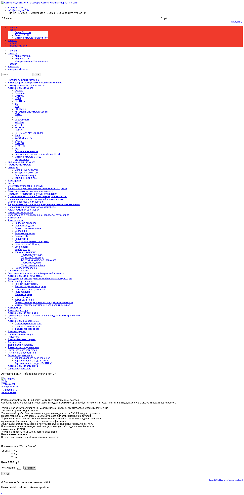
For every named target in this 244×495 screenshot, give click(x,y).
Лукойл (19, 90)
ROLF (17, 135)
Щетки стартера (23, 294)
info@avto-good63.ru (19, 10)
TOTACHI (19, 143)
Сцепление (21, 231)
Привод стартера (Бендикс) (30, 289)
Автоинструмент (17, 331)
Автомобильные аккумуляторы (25, 276)
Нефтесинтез (22, 159)
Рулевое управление (26, 268)
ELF (16, 117)
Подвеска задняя (24, 225)
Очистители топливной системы (25, 186)
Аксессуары (14, 342)
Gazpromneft (22, 119)
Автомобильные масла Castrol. (31, 111)
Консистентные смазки (20, 212)
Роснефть (20, 93)
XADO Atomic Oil (23, 138)
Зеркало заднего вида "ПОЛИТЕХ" (33, 363)
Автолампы (14, 307)
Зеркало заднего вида (20, 355)
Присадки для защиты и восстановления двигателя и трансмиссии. (45, 315)
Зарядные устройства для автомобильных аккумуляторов (40, 278)
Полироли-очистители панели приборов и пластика (36, 199)
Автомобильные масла (20, 88)
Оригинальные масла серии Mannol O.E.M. (37, 154)
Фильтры (13, 167)
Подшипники (22, 238)
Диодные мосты (24, 297)
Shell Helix (20, 101)
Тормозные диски (31, 262)
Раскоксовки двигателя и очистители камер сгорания (37, 188)
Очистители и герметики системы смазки (30, 191)
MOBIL (18, 98)
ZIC (16, 103)
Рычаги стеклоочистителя (22, 352)
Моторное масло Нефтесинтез (31, 37)
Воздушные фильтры (26, 172)
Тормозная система (25, 252)
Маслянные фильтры (26, 170)
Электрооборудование (20, 281)
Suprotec (13, 318)
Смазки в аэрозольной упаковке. (26, 201)
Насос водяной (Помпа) (27, 244)
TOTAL (18, 114)
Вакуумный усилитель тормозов (38, 260)
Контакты (13, 43)
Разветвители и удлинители (23, 347)
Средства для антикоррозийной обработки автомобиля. (39, 215)
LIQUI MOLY (20, 109)
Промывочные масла (19, 164)
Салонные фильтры (25, 175)
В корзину (236, 21)
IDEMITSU (20, 146)
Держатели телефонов (20, 344)
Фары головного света (27, 329)
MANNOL (19, 95)
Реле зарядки (22, 291)
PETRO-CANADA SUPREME (29, 133)
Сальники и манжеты (19, 270)
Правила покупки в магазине (24, 80)
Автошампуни (15, 217)
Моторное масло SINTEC (28, 156)
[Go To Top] (1, 492)
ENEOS (18, 141)
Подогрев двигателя (19, 368)
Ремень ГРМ (21, 236)
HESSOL (19, 130)
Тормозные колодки (32, 254)
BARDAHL (20, 127)
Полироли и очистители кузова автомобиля (32, 207)
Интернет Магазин (18, 45)
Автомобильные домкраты (23, 313)
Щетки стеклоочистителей (22, 350)
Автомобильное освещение (23, 321)
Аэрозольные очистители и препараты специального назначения (44, 204)
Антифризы (14, 180)
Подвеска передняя (26, 223)
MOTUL (18, 125)
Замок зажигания (24, 299)
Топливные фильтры (26, 178)
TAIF (17, 148)
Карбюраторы (22, 249)
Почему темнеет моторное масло (26, 85)
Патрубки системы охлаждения (32, 241)
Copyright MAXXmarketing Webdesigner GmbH (226, 480)
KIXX (17, 106)
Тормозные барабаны (33, 265)
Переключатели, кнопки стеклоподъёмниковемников (44, 302)
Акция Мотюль (23, 32)
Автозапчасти (16, 220)
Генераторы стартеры (26, 284)
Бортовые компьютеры (20, 334)
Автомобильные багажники (23, 366)
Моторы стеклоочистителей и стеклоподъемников (42, 305)
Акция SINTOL (22, 35)
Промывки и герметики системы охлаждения (32, 193)
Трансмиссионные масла (21, 162)
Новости (12, 29)
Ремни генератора (25, 233)
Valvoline (19, 122)
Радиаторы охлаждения (28, 228)
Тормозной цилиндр (32, 257)
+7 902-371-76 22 (17, 7)
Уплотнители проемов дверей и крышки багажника (36, 273)
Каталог (12, 40)
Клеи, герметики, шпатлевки (23, 209)
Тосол (11, 183)
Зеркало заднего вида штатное (32, 360)
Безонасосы (21, 246)
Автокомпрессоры (18, 310)
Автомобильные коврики (22, 339)
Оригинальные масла (26, 151)
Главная (12, 27)
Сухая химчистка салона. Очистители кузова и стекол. (37, 196)
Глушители (13, 336)
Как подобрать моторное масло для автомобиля (35, 82)
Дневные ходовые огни (28, 326)
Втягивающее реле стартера (30, 286)
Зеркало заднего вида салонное (32, 358)
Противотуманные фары (28, 323)
